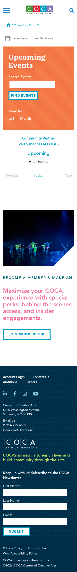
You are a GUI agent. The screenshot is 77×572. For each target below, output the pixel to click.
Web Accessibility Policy (20, 553)
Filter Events (38, 161)
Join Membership (26, 334)
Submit (16, 531)
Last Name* (12, 500)
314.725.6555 (16, 425)
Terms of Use (36, 548)
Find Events (23, 95)
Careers (31, 382)
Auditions (10, 382)
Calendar (20, 25)
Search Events (19, 77)
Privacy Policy (12, 548)
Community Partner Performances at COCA (37, 141)
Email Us (9, 420)
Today (38, 175)
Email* (8, 515)
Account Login (14, 377)
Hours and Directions (18, 430)
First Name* (12, 486)
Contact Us (41, 377)
